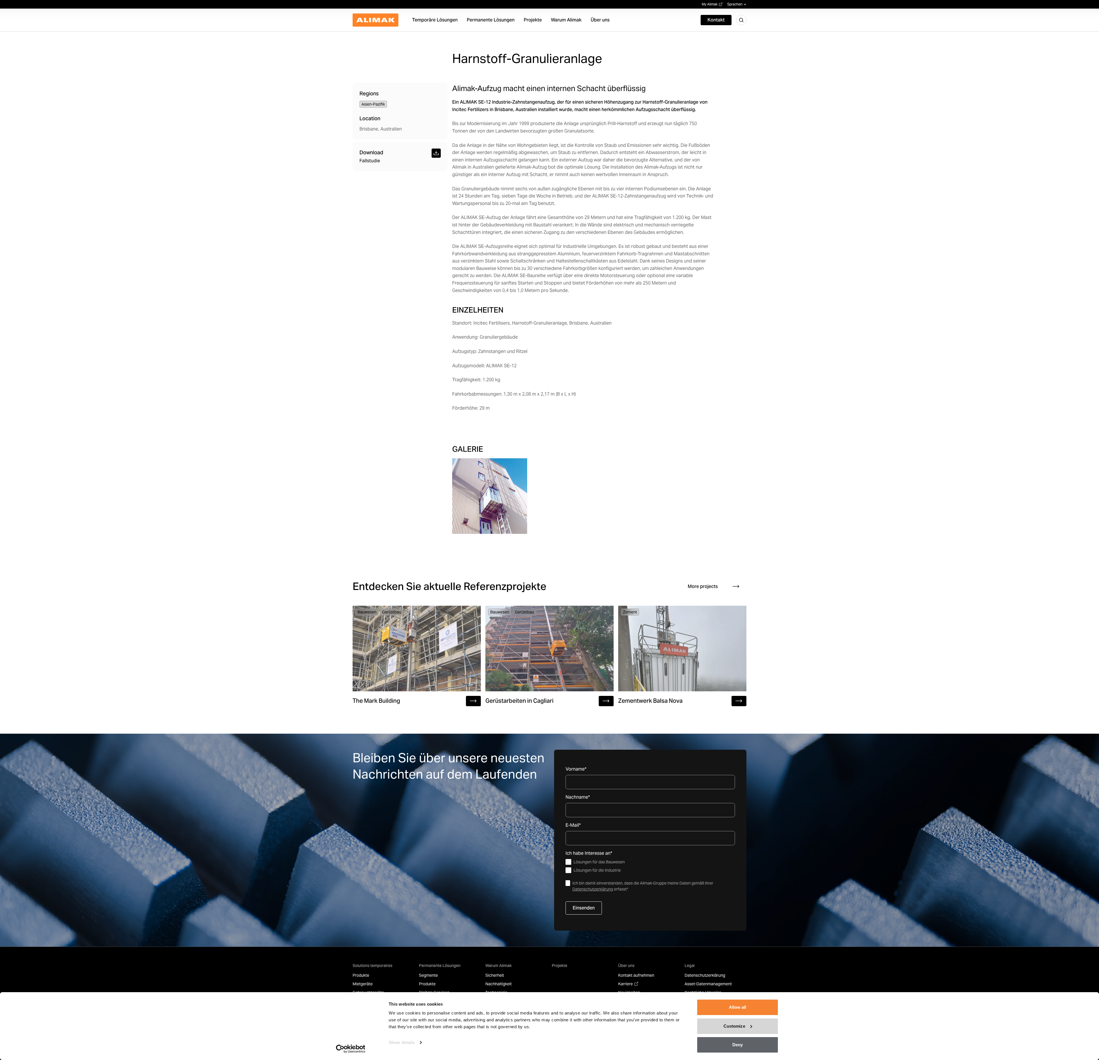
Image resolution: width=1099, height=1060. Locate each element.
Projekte (559, 965)
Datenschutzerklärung (592, 889)
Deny (737, 1044)
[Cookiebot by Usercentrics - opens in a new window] (351, 1049)
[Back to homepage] (375, 20)
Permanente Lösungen (439, 965)
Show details (402, 1042)
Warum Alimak (498, 965)
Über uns (626, 965)
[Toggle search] (741, 20)
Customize (734, 1026)
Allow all (737, 1007)
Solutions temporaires (372, 965)
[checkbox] (650, 866)
